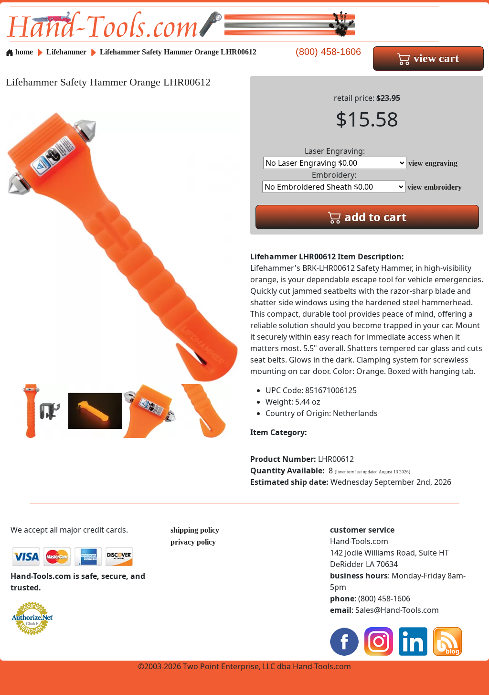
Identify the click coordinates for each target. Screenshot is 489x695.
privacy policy (193, 542)
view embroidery (434, 187)
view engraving (432, 163)
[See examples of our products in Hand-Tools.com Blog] (447, 641)
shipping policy (194, 530)
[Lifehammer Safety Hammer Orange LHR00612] (122, 247)
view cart (435, 58)
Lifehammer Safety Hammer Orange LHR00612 (178, 52)
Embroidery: (334, 175)
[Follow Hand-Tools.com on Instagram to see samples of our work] (378, 641)
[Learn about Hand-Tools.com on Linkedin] (413, 641)
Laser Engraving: (335, 151)
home (23, 52)
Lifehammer (67, 52)
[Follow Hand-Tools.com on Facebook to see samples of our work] (344, 641)
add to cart (373, 217)
